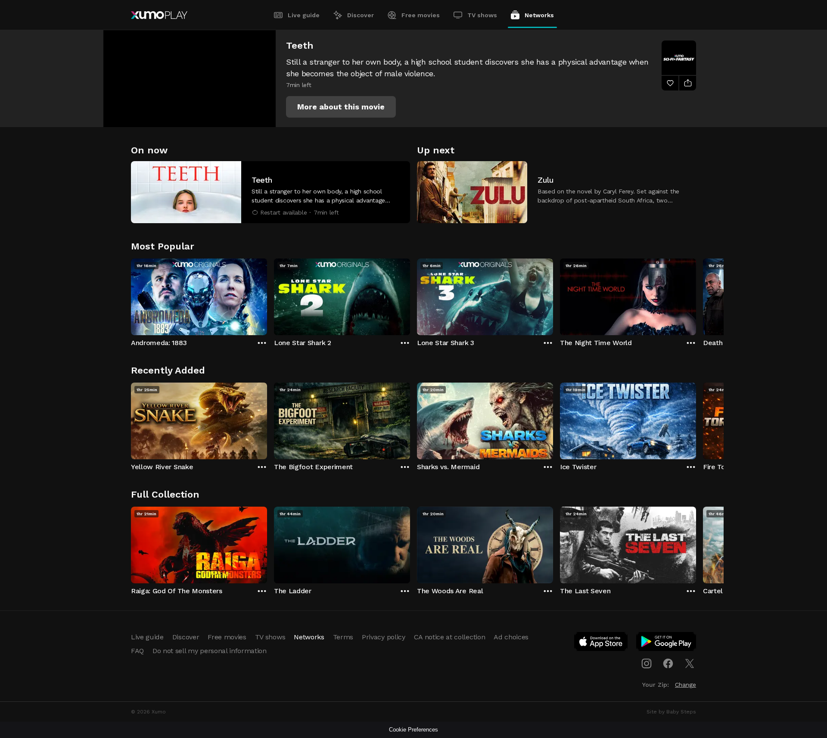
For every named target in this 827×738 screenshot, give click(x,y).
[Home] (159, 15)
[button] (341, 107)
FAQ (137, 651)
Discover (360, 15)
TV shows (482, 15)
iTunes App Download (601, 643)
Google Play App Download (666, 643)
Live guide (304, 15)
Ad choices (511, 637)
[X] (689, 663)
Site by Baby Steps (671, 712)
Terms (343, 637)
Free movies (420, 15)
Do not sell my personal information (209, 651)
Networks (539, 15)
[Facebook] (668, 663)
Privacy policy (383, 637)
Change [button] (685, 684)
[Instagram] (646, 663)
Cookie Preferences (413, 729)
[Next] (696, 294)
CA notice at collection (449, 637)
